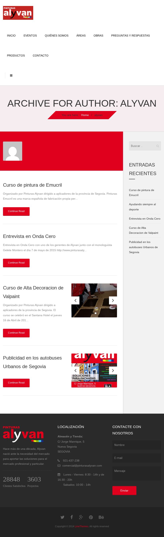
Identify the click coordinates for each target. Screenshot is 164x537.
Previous (75, 300)
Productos (16, 55)
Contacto (40, 55)
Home (85, 115)
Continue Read (16, 211)
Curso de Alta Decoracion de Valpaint (143, 230)
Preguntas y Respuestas (130, 35)
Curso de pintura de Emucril (32, 185)
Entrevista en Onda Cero (29, 236)
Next (113, 300)
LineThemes (81, 526)
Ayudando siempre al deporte (142, 207)
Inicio (11, 35)
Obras (98, 35)
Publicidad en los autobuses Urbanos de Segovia (143, 247)
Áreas (81, 35)
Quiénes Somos (56, 35)
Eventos (30, 35)
